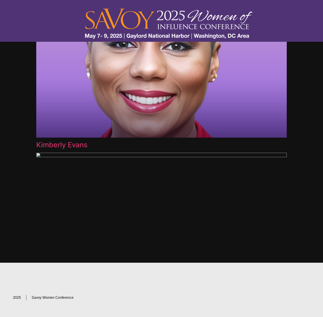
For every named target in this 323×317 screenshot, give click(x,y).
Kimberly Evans (61, 144)
